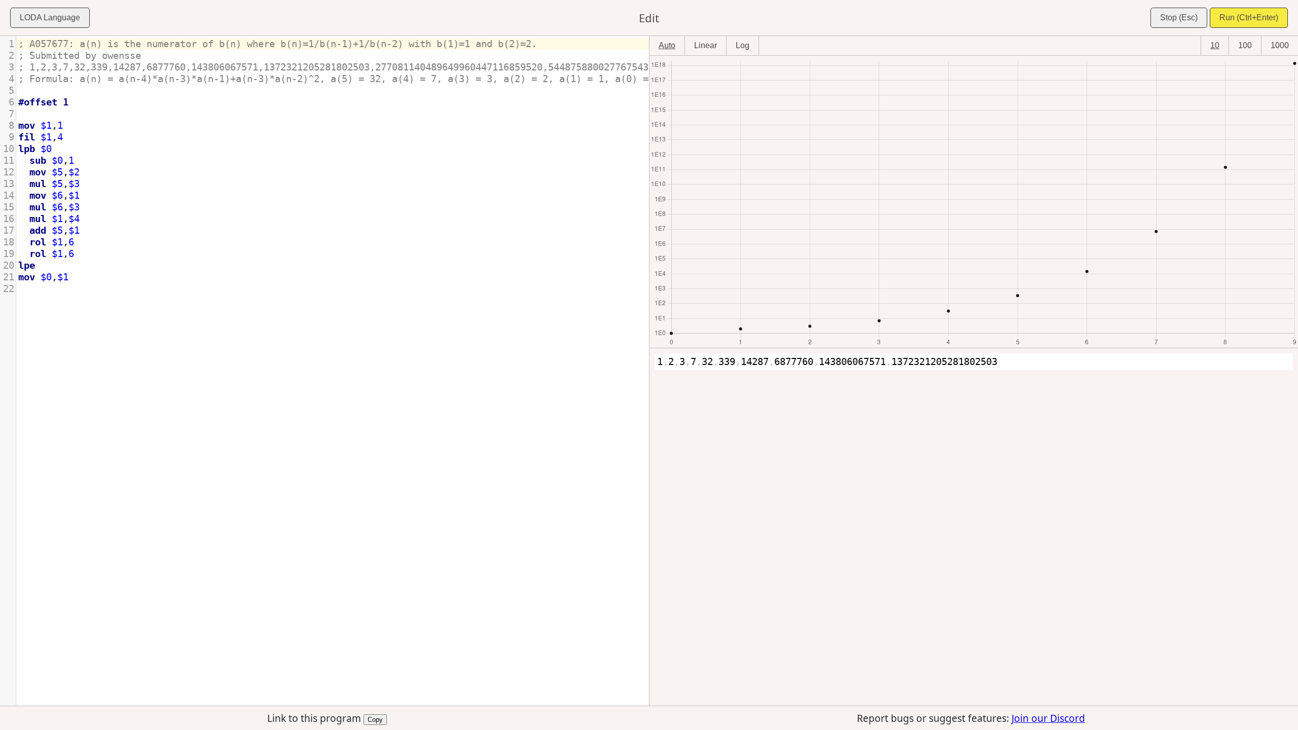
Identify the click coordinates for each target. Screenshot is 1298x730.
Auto (667, 45)
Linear (705, 45)
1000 (1280, 45)
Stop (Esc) (1179, 17)
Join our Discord (1048, 718)
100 (1245, 45)
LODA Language (50, 17)
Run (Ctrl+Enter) (1248, 17)
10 (1214, 45)
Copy (375, 718)
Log (742, 45)
